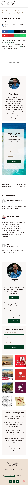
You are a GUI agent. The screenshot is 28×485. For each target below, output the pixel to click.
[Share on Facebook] (5, 31)
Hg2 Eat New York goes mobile (21, 184)
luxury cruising (9, 42)
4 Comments (7, 27)
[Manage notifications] (24, 481)
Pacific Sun (19, 46)
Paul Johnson (8, 25)
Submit (14, 161)
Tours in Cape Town (13, 200)
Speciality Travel (18, 13)
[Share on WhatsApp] (23, 35)
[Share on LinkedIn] (11, 31)
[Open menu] (25, 3)
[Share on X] (17, 31)
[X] (14, 481)
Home (6, 469)
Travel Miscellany (6, 15)
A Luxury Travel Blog (10, 476)
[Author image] (2, 25)
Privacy (21, 469)
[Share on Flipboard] (5, 35)
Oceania (4, 13)
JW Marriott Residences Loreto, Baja (7, 185)
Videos (15, 15)
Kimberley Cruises (13, 216)
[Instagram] (17, 481)
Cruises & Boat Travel (8, 11)
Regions (10, 13)
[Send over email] (17, 35)
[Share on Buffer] (23, 31)
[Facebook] (10, 481)
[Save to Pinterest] (11, 35)
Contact (13, 469)
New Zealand (19, 11)
